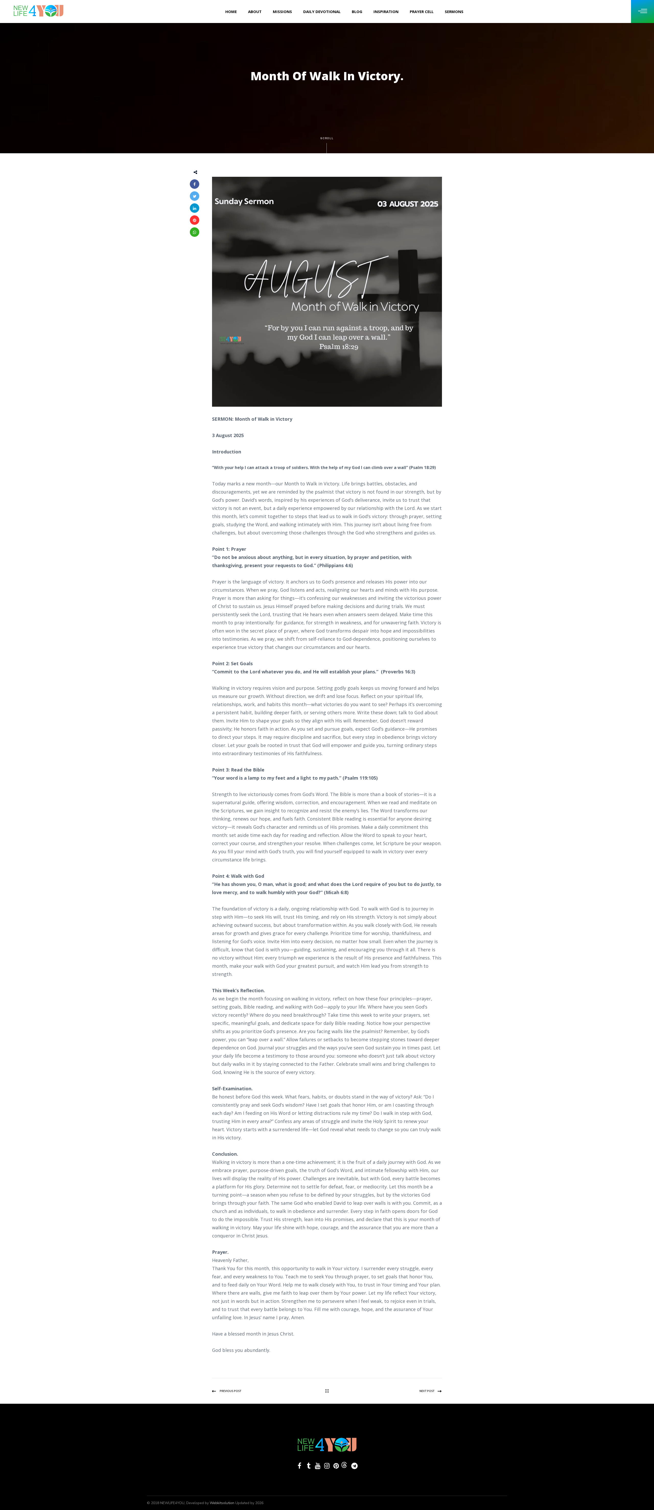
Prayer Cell (422, 11)
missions (282, 11)
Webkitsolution (222, 1503)
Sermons (454, 11)
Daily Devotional (322, 11)
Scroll (327, 138)
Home (231, 11)
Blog (357, 11)
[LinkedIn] (194, 208)
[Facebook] (194, 184)
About (255, 11)
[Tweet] (194, 196)
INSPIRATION (386, 11)
